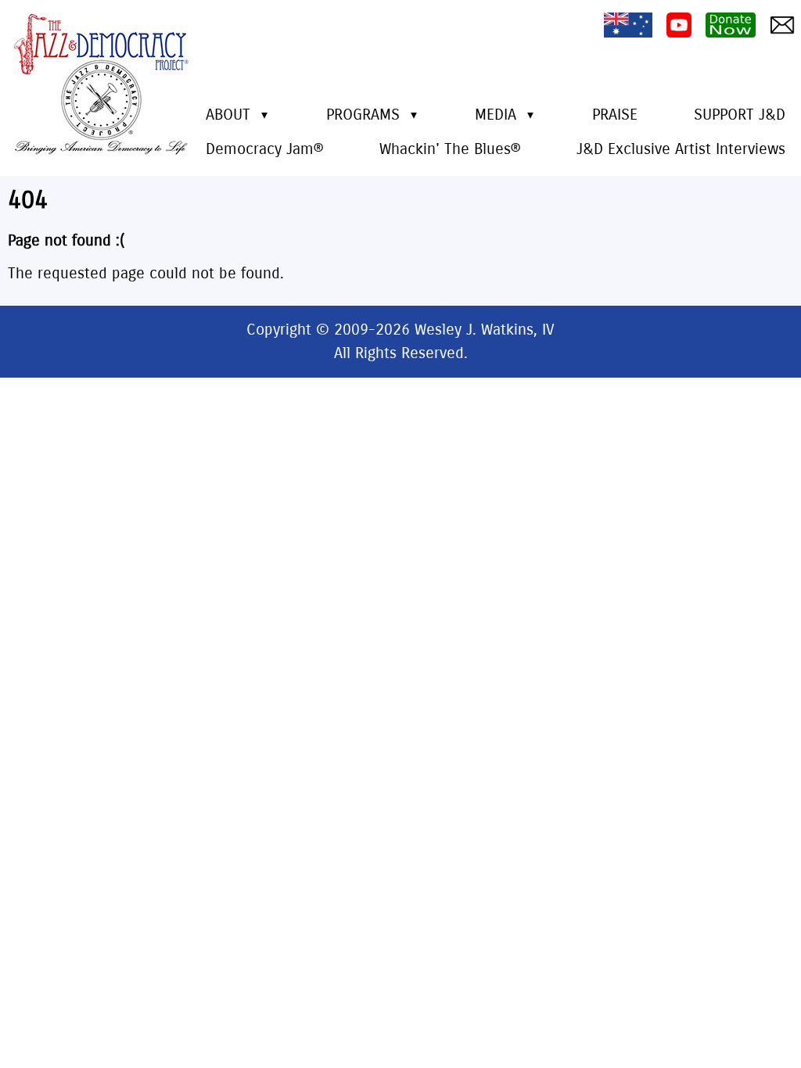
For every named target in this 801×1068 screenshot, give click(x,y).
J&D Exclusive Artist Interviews (681, 149)
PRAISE (615, 115)
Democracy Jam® (264, 149)
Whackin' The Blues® (449, 149)
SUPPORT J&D (739, 115)
